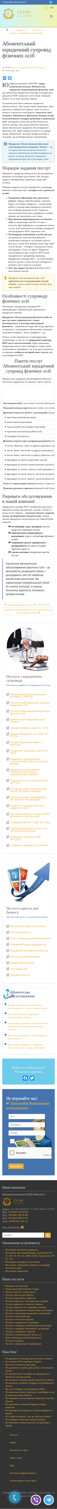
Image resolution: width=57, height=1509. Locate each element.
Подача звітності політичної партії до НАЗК (29, 781)
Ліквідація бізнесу (20, 975)
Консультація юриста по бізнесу (28, 926)
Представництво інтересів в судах (22, 1289)
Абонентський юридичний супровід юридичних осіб (30, 704)
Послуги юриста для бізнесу (19, 1295)
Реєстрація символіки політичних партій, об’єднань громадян (28, 790)
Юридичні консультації (16, 1286)
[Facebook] (4, 78)
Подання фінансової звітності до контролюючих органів (28, 829)
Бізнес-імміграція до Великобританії (30, 938)
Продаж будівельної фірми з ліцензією (26, 743)
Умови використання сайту (23, 1480)
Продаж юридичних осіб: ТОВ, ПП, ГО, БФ (29, 735)
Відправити (16, 1166)
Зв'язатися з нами (19, 1450)
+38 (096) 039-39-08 (18, 1215)
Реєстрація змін (19, 969)
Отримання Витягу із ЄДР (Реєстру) (30, 822)
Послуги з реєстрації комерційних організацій (27, 1313)
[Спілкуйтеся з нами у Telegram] (49, 1499)
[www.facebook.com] (22, 1227)
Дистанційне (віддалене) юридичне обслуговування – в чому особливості (26, 1046)
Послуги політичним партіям (19, 1319)
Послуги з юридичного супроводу (28, 68)
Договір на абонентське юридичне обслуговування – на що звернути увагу (27, 1006)
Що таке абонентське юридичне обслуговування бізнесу (24, 1015)
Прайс (13, 1442)
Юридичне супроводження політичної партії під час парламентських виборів (25, 772)
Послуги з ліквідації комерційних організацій (27, 1328)
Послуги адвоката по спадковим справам (25, 1307)
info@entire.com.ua (18, 1221)
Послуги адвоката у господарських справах (26, 1301)
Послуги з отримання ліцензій (20, 1331)
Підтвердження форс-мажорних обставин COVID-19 (28, 695)
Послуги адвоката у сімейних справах (24, 1304)
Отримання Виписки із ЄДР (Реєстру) (25, 838)
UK (46, 7)
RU (52, 7)
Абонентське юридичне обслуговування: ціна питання (28, 1037)
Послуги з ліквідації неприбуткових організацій (28, 1325)
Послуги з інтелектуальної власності (23, 1334)
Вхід (12, 1465)
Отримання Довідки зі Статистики (29, 845)
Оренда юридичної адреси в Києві (29, 728)
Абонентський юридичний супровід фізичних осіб (30, 712)
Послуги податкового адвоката (20, 1298)
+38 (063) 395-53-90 (18, 1218)
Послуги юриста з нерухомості (20, 1292)
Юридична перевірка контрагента (29, 950)
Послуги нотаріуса (14, 1341)
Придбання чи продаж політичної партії (28, 752)
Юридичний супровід (22, 963)
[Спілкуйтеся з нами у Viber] (37, 1499)
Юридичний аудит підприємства (28, 944)
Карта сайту (16, 1458)
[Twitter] (9, 78)
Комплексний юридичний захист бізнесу (28, 720)
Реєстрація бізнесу (20, 932)
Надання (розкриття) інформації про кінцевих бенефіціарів (28, 798)
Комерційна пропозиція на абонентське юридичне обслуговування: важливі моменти (27, 1026)
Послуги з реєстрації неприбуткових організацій (29, 1310)
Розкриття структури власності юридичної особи (27, 806)
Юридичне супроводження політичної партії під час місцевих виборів (29, 761)
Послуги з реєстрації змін (17, 1316)
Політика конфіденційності (23, 1473)
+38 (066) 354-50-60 (18, 1212)
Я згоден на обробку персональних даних (28, 1142)
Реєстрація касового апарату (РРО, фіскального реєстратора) (30, 815)
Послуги (14, 1435)
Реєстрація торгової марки (25, 957)
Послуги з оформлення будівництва (23, 1344)
